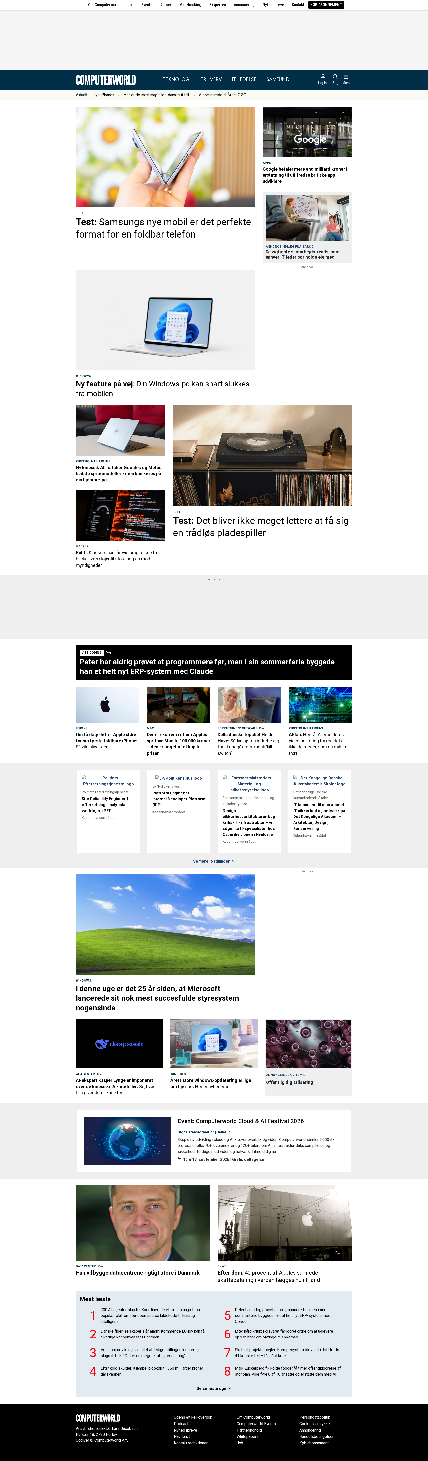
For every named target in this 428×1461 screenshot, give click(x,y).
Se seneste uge (212, 1388)
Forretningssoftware (237, 728)
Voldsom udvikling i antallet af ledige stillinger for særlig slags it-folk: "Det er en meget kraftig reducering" (150, 1352)
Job (131, 4)
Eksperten (217, 4)
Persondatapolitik (314, 1417)
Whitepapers (248, 1436)
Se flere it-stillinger (212, 861)
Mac (150, 728)
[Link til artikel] (165, 157)
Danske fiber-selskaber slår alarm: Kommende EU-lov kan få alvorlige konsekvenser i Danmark (153, 1334)
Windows (83, 376)
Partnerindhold (249, 1430)
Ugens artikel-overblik (193, 1417)
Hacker (82, 546)
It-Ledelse (244, 79)
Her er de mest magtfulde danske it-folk (156, 95)
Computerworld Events (256, 1423)
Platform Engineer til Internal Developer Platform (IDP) (178, 799)
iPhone (82, 728)
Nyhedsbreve (273, 4)
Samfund (278, 79)
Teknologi (176, 79)
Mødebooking (190, 4)
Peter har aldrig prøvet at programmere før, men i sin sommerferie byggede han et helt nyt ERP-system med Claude (282, 1315)
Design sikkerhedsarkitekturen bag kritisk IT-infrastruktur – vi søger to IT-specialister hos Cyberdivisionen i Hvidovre (249, 822)
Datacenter (86, 1266)
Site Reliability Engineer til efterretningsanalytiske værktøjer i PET (106, 804)
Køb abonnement (326, 4)
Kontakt (298, 4)
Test (79, 213)
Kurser (165, 4)
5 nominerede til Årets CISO (223, 95)
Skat (222, 1266)
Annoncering (244, 4)
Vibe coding (92, 652)
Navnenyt (182, 1436)
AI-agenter (85, 1074)
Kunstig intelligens (93, 461)
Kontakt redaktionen (191, 1443)
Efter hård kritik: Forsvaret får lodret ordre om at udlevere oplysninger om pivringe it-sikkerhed (284, 1334)
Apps (267, 163)
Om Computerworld (104, 4)
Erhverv (211, 79)
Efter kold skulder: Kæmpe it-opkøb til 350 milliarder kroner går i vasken (152, 1371)
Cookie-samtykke (314, 1423)
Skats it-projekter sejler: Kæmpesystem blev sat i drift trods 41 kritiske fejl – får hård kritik (287, 1352)
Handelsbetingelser (316, 1436)
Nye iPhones (103, 95)
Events (146, 4)
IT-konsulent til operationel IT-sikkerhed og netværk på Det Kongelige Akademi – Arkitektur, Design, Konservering (319, 816)
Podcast (181, 1423)
